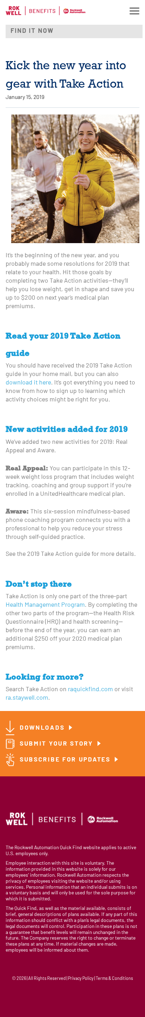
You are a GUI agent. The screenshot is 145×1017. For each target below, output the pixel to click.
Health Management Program (45, 605)
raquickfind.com (90, 690)
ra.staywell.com (27, 698)
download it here (28, 383)
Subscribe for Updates (66, 760)
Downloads (43, 728)
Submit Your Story (58, 744)
